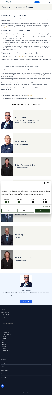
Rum (36, 2)
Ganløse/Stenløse (6, 334)
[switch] (19, 202)
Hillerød (4, 344)
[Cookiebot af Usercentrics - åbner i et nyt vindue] (45, 183)
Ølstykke (4, 348)
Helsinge (4, 340)
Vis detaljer (45, 206)
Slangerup (4, 346)
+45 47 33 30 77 (44, 2)
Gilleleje (4, 336)
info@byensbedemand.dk (7, 317)
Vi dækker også (6, 350)
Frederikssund (5, 332)
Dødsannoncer (4, 370)
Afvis (9, 210)
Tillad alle (42, 210)
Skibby (3, 342)
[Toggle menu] (49, 2)
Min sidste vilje (4, 377)
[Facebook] (2, 386)
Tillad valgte (26, 210)
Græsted (4, 338)
